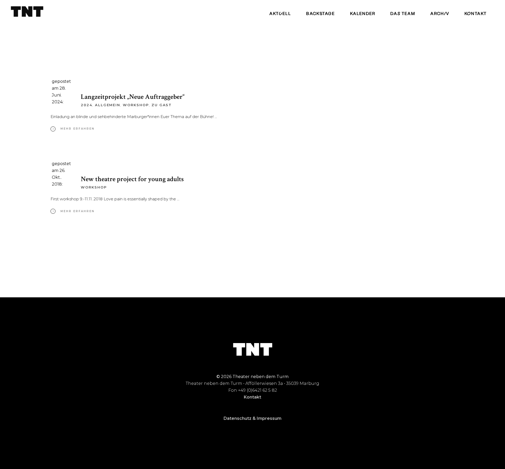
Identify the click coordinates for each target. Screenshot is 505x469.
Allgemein (107, 105)
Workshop (136, 105)
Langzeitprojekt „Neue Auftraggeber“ (133, 96)
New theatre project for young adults (132, 179)
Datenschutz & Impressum (252, 418)
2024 (86, 105)
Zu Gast (162, 105)
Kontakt (252, 397)
